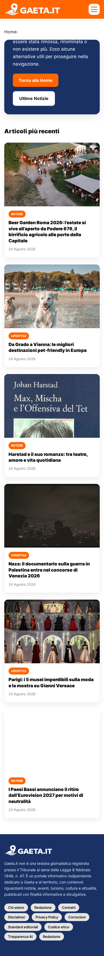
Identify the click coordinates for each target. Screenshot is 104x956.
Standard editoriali (23, 927)
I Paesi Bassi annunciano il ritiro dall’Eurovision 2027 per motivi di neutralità (46, 795)
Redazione (43, 907)
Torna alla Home (36, 80)
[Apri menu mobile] (94, 9)
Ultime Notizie (34, 98)
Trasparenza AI (20, 936)
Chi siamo (16, 907)
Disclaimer (16, 917)
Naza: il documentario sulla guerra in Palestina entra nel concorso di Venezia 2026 (49, 570)
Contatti (68, 907)
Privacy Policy (46, 917)
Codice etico (58, 927)
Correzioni (77, 917)
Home (10, 31)
